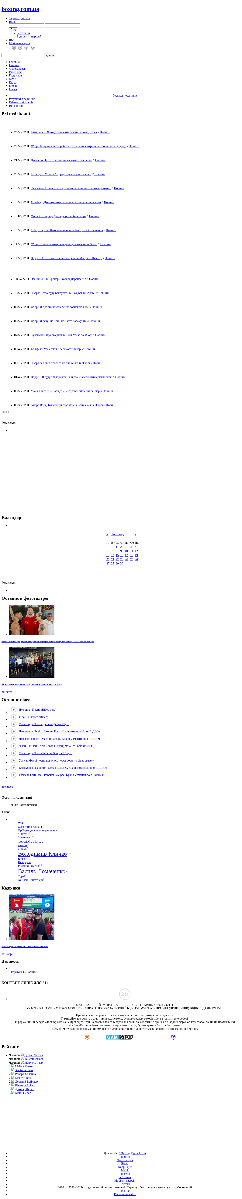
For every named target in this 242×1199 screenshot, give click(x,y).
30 (121, 563)
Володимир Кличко (42, 854)
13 (107, 555)
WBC (21, 823)
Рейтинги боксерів (21, 102)
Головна (14, 61)
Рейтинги (125, 1177)
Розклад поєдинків (125, 95)
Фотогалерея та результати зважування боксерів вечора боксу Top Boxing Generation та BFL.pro (48, 641)
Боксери (124, 1173)
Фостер (22, 834)
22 (117, 559)
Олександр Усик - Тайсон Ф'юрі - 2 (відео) (46, 753)
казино (22, 845)
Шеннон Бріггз (25, 1085)
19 (136, 555)
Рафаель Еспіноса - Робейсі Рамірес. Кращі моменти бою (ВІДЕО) (61, 774)
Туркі (21, 876)
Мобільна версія (19, 43)
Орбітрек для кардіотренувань (37, 830)
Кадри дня (15, 75)
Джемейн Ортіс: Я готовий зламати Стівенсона (61, 160)
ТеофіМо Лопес (30, 841)
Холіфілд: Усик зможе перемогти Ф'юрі (56, 349)
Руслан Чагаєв (33, 1055)
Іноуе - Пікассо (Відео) (33, 717)
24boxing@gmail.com (132, 1153)
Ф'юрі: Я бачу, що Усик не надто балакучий (59, 321)
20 (107, 559)
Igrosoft (22, 858)
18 (131, 555)
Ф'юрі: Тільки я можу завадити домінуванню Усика (64, 244)
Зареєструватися (19, 18)
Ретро (12, 82)
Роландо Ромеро (28, 866)
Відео (124, 1163)
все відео (7, 786)
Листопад (117, 534)
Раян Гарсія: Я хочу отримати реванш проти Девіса (64, 132)
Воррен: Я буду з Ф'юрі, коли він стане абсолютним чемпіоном (71, 377)
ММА (13, 78)
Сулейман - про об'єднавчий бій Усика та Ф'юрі (61, 335)
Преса (13, 89)
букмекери (25, 837)
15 (117, 555)
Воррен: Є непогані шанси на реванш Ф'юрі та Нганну (66, 258)
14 (112, 555)
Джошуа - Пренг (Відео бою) (37, 709)
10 (126, 551)
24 (126, 559)
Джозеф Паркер (25, 1089)
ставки (22, 848)
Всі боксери (16, 105)
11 (131, 551)
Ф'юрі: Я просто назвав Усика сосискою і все (60, 307)
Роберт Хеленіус (25, 1074)
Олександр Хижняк (30, 827)
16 (121, 555)
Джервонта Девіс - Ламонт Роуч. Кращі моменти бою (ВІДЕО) (59, 731)
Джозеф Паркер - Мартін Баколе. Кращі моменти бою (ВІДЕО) (59, 738)
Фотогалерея (17, 68)
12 (136, 551)
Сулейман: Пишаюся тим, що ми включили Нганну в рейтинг (71, 188)
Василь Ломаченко (41, 871)
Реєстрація (23, 33)
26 (136, 559)
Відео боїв (15, 72)
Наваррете (24, 862)
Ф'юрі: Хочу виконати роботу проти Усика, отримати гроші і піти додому (78, 146)
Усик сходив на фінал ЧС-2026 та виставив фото (25, 946)
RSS (12, 39)
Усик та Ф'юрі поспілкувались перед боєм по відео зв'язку (56, 760)
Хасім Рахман (24, 1070)
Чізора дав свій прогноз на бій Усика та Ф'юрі (60, 363)
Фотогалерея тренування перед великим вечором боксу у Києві (32, 684)
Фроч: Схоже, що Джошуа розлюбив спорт (58, 216)
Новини (14, 65)
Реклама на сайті (125, 1194)
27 (107, 563)
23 (121, 559)
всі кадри (7, 954)
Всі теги (124, 1184)
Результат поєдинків (22, 99)
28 (112, 563)
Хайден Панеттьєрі (30, 880)
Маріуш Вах (23, 1077)
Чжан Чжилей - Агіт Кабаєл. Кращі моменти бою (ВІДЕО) (56, 746)
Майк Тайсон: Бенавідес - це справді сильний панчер (65, 391)
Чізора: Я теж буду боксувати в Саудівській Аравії (63, 293)
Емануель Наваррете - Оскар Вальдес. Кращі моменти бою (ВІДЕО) (63, 767)
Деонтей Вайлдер (26, 1081)
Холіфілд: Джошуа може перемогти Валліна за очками (66, 202)
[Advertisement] (121, 1121)
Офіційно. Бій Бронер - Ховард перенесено (58, 279)
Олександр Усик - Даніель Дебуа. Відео (44, 724)
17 (126, 555)
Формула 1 (17, 972)
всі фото (7, 691)
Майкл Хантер (24, 1066)
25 (131, 559)
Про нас (125, 1190)
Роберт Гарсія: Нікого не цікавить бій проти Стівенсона (67, 230)
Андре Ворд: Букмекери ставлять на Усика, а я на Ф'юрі (67, 405)
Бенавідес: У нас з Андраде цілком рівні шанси (61, 174)
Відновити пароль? (29, 36)
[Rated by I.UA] (112, 1146)
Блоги (13, 85)
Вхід (12, 21)
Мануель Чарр (33, 1062)
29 (117, 563)
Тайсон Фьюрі (33, 1058)
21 (112, 559)
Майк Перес (23, 1093)
